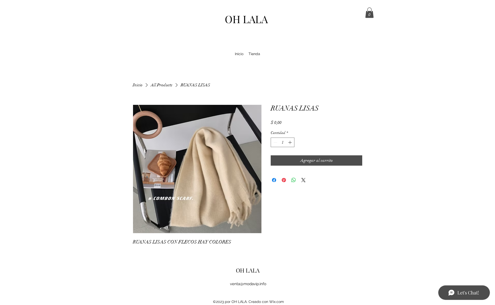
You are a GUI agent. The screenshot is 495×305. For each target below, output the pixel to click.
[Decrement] (274, 142)
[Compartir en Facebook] (274, 180)
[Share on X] (303, 180)
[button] (369, 12)
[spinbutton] (282, 142)
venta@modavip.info (248, 284)
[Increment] (290, 142)
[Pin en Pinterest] (284, 180)
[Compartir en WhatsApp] (294, 180)
